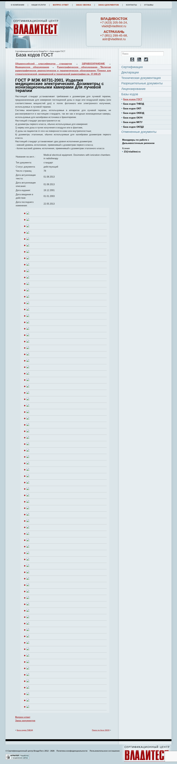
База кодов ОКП (132, 108)
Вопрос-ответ (61, 5)
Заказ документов (108, 5)
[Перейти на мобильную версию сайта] (131, 61)
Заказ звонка (83, 5)
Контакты (131, 5)
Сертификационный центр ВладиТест (31, 51)
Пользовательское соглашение (105, 751)
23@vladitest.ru (132, 151)
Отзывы (148, 5)
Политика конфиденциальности (72, 751)
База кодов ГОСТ (132, 99)
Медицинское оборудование (32, 67)
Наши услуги (38, 5)
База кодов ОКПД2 (133, 127)
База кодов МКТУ (132, 122)
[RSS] (138, 61)
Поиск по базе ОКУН (100, 730)
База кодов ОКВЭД (133, 113)
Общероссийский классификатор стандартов (43, 63)
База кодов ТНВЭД (25, 730)
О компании (17, 5)
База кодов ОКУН (132, 117)
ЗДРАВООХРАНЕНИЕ (93, 63)
